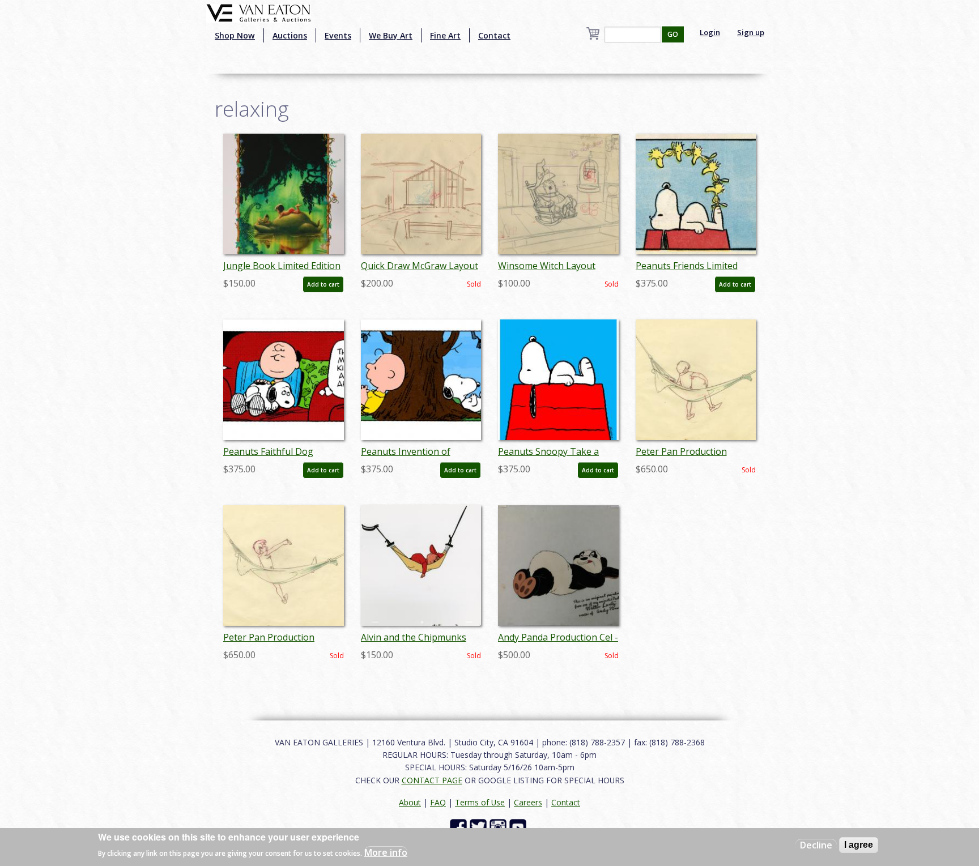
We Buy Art (390, 35)
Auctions (290, 35)
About (410, 802)
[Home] (258, 12)
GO (672, 34)
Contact (494, 35)
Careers (528, 802)
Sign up (750, 32)
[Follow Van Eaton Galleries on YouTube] (519, 826)
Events (338, 35)
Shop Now (235, 35)
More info (385, 852)
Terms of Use (480, 802)
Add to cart (323, 284)
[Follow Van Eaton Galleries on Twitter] (480, 826)
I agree (858, 845)
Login (710, 32)
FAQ (438, 802)
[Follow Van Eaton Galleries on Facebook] (460, 826)
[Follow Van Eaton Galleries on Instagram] (499, 826)
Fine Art (445, 35)
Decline (816, 845)
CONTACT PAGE (432, 780)
